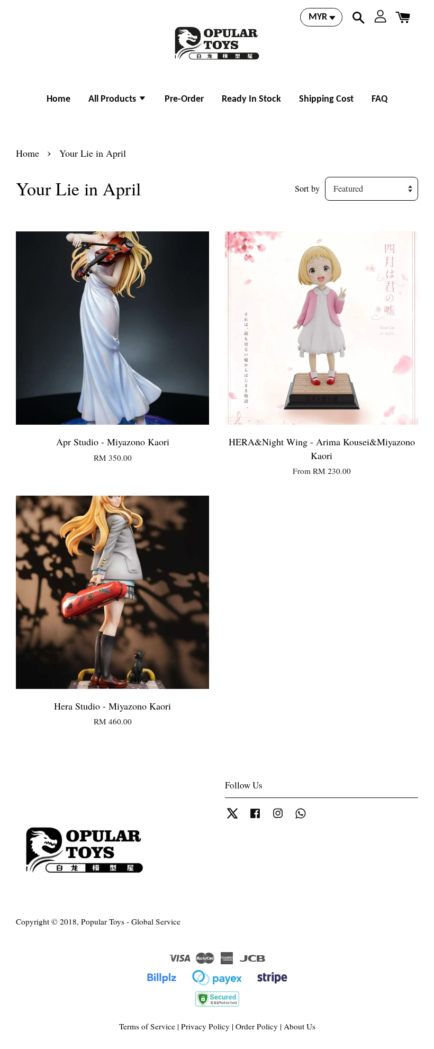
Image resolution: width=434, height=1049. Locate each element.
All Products (113, 99)
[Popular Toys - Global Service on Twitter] (232, 817)
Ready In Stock (251, 99)
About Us (299, 1026)
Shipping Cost (326, 99)
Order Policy (257, 1026)
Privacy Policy (205, 1026)
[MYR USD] (321, 17)
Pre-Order (184, 99)
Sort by (307, 188)
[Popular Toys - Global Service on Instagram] (277, 817)
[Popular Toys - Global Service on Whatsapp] (300, 817)
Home (58, 99)
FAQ (379, 99)
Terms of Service (147, 1026)
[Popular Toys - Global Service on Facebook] (255, 817)
